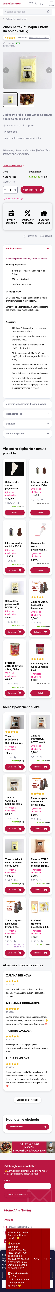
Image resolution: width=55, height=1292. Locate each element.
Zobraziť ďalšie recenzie (27, 1100)
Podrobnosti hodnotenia (39, 38)
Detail (14, 512)
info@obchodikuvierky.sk (20, 1227)
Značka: (9, 46)
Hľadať (48, 12)
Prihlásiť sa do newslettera (17, 1195)
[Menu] (51, 3)
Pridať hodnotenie (16, 1127)
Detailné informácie (12, 166)
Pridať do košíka (29, 190)
